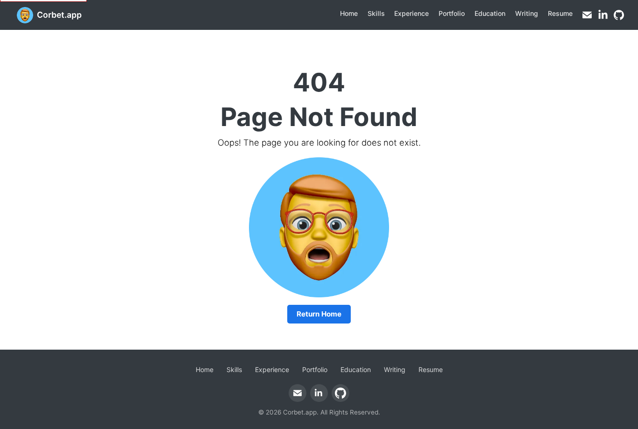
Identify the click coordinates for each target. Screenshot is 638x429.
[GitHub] (619, 15)
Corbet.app (59, 15)
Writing (526, 13)
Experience (411, 13)
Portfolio (452, 13)
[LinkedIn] (603, 15)
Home (349, 13)
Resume (560, 13)
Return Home (319, 313)
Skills (376, 13)
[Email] (587, 15)
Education (490, 13)
